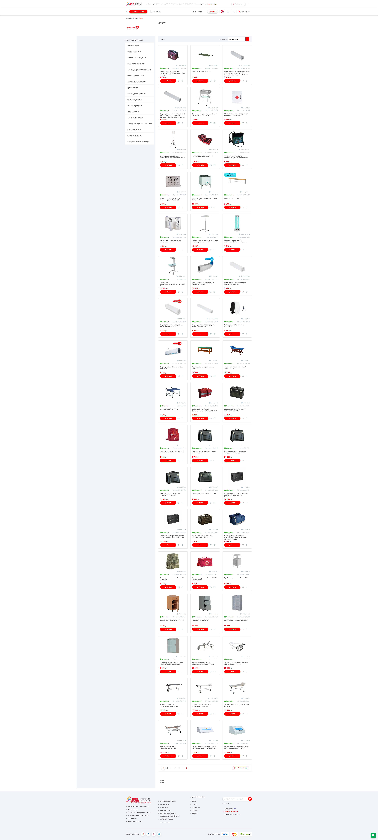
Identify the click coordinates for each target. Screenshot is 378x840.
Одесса (194, 810)
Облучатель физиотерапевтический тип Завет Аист (172, 284)
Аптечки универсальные (135, 118)
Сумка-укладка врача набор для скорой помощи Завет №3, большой (236, 495)
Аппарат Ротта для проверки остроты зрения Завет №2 (170, 199)
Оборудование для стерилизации (138, 142)
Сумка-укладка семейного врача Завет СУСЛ (204, 452)
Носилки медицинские (134, 52)
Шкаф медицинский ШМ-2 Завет (236, 620)
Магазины (212, 11)
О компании (132, 818)
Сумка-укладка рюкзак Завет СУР (172, 451)
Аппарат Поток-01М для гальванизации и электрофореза (236, 157)
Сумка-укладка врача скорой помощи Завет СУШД (202, 536)
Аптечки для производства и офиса (139, 70)
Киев (194, 801)
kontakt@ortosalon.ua (232, 815)
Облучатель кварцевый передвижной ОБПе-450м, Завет (235, 241)
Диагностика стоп (134, 821)
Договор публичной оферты (138, 806)
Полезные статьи (166, 819)
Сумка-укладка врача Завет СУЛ (204, 493)
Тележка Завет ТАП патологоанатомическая (169, 705)
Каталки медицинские (134, 136)
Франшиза (164, 807)
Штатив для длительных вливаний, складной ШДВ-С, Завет (172, 157)
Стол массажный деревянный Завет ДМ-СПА (235, 367)
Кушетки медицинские (134, 100)
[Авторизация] (222, 11)
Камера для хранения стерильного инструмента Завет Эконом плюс (204, 747)
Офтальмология (132, 88)
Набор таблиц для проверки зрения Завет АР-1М (170, 241)
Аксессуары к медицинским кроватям (139, 124)
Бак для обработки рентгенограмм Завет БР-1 (204, 199)
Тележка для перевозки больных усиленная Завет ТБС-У (236, 663)
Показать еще (242, 768)
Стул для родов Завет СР (169, 409)
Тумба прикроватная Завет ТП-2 (172, 620)
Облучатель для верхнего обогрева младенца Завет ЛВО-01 (205, 241)
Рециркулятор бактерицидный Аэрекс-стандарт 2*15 (171, 325)
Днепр (194, 804)
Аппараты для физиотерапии (136, 82)
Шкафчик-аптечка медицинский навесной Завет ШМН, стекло (172, 663)
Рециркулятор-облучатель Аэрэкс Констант (172, 367)
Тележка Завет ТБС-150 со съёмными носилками (201, 705)
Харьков (195, 813)
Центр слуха (157, 4)
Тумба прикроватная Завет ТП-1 (236, 578)
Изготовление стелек (183, 4)
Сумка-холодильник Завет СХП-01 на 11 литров (204, 578)
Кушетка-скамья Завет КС (233, 198)
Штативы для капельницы (135, 76)
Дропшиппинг (165, 810)
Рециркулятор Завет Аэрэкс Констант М (234, 325)
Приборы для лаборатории (136, 94)
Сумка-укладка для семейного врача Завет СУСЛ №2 (171, 494)
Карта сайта (132, 809)
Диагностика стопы (168, 4)
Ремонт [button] (148, 4)
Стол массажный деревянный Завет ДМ (203, 367)
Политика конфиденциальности (139, 812)
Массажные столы (133, 112)
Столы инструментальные (135, 64)
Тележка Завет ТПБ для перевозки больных (236, 705)
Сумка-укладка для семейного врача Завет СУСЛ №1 (235, 452)
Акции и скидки (212, 4)
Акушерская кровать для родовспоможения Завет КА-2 (203, 663)
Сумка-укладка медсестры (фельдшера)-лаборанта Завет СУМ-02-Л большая (235, 537)
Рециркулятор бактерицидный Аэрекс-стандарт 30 (203, 325)
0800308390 (197, 12)
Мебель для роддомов (134, 106)
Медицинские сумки (133, 46)
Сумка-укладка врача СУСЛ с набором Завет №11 (234, 410)
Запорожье (196, 807)
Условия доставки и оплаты (138, 815)
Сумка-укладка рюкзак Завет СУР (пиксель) (172, 578)
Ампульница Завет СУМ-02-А (202, 156)
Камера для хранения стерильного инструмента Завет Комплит (236, 747)
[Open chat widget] (373, 835)
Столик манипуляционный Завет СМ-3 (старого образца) (204, 114)
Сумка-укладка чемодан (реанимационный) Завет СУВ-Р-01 (204, 410)
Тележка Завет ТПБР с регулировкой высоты (168, 747)
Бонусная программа (199, 4)
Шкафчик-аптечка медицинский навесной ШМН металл (236, 114)
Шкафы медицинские (134, 130)
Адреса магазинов (231, 812)
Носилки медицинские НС (201, 72)
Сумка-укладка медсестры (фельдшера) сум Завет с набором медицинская (172, 73)
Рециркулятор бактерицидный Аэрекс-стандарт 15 (235, 283)
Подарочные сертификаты (170, 816)
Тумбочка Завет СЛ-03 (200, 620)
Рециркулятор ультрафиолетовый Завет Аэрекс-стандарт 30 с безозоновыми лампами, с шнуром (172, 115)
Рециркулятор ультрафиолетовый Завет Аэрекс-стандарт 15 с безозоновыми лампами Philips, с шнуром (236, 74)
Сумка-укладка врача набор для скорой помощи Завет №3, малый (172, 536)
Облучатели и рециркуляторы (137, 58)
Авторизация (165, 822)
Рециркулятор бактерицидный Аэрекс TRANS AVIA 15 (203, 283)
